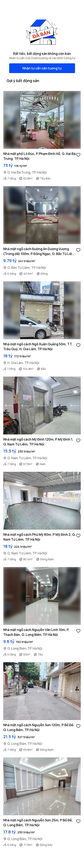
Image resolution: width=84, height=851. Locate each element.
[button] (78, 154)
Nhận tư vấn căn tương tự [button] (42, 68)
